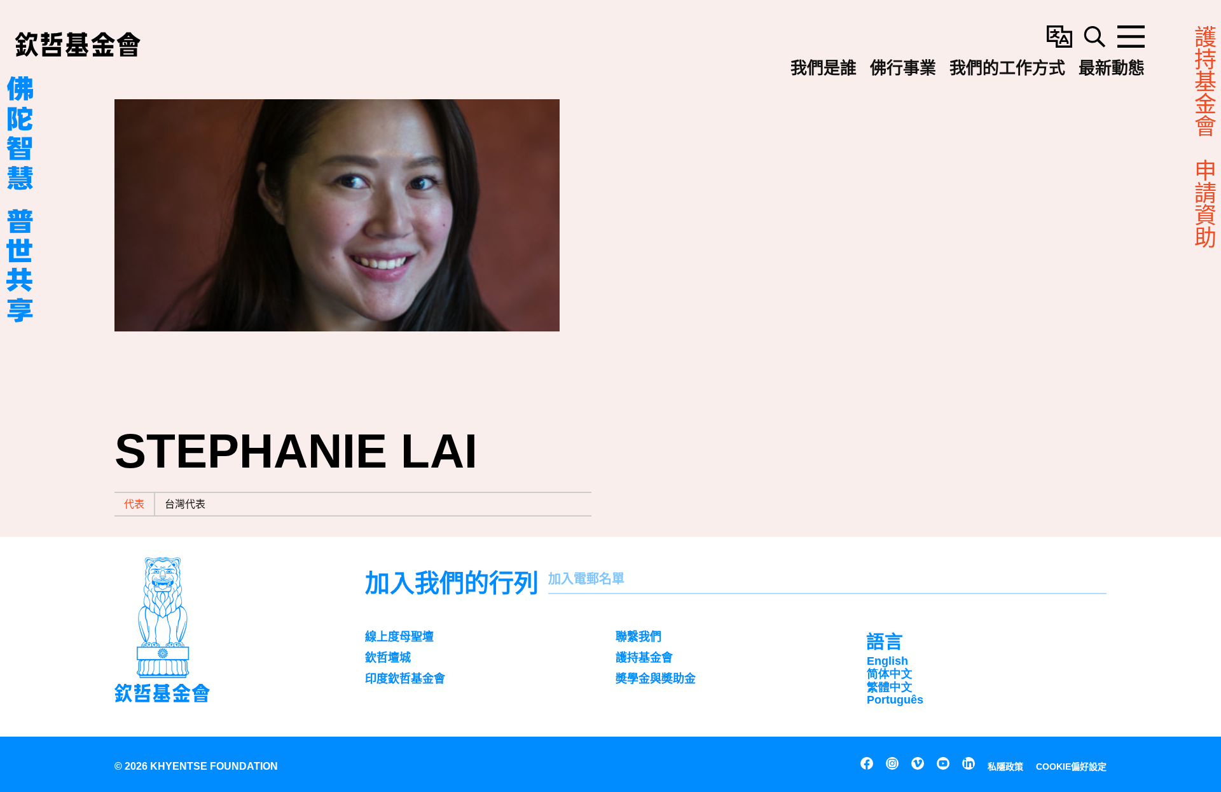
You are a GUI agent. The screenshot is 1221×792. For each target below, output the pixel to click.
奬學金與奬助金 (656, 678)
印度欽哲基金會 (405, 678)
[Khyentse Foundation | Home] (77, 44)
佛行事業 (903, 67)
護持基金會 (644, 657)
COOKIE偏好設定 (1071, 766)
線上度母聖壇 (399, 636)
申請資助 (1205, 203)
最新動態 (1112, 67)
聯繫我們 (638, 636)
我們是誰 (823, 67)
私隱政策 (1005, 766)
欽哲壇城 (388, 657)
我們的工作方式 (1007, 67)
